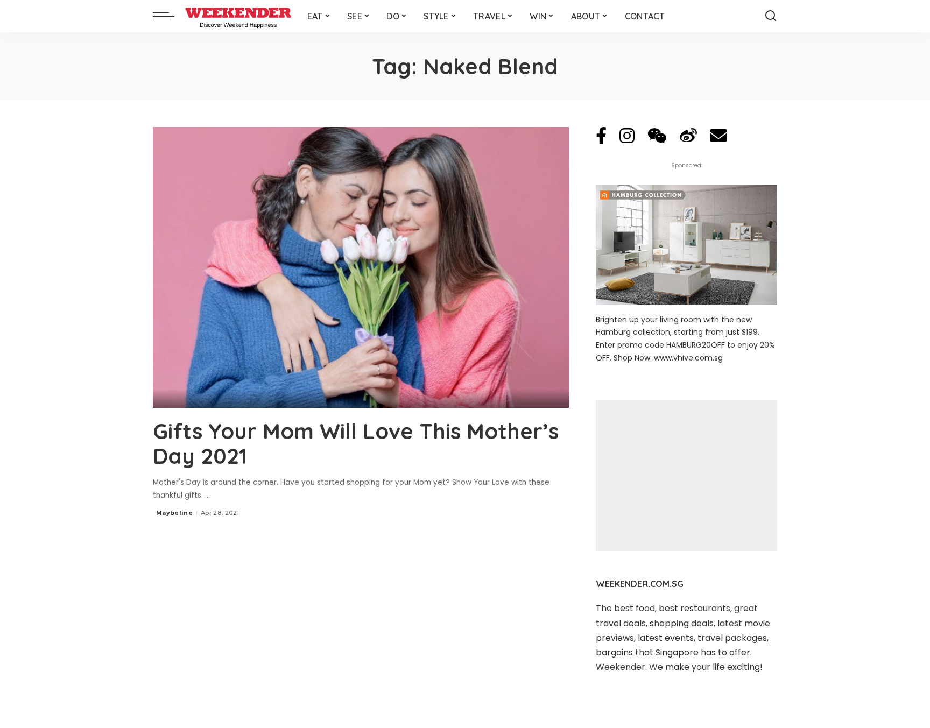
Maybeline (174, 513)
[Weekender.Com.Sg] (238, 16)
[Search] (770, 16)
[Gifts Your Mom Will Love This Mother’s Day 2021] (361, 267)
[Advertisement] (686, 475)
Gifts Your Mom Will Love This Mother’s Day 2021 (356, 443)
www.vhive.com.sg (688, 357)
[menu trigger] (169, 16)
